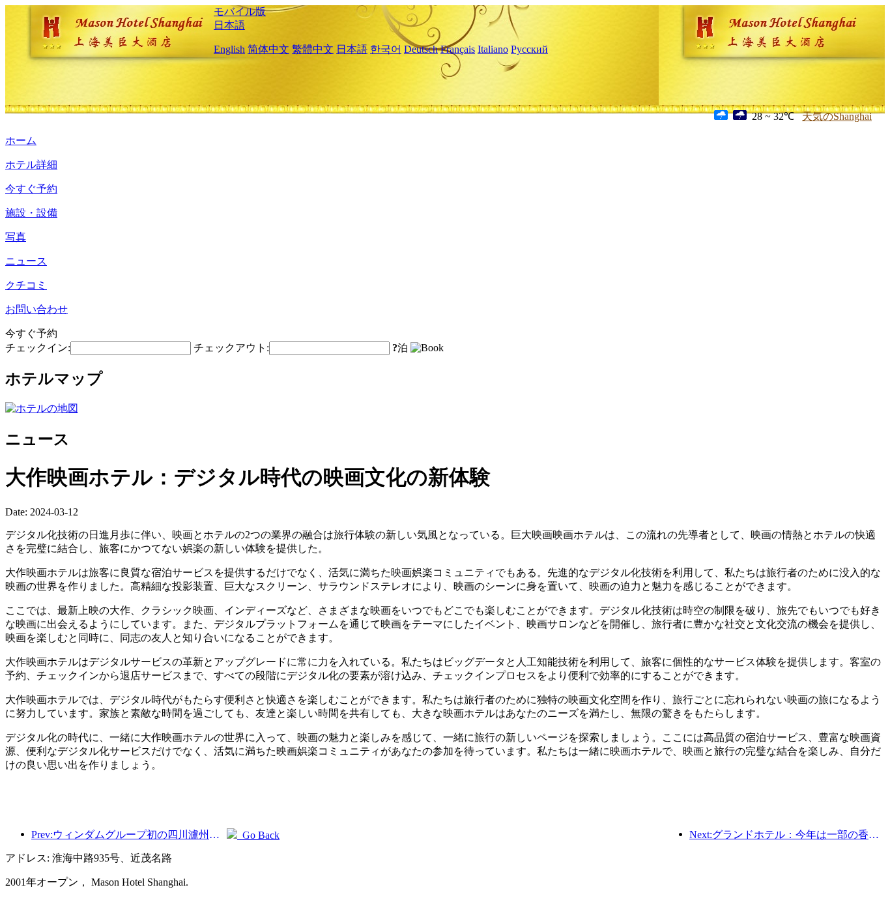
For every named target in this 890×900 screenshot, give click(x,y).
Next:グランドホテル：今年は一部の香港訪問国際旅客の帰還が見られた (787, 834)
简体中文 (268, 49)
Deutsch (421, 49)
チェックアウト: (231, 347)
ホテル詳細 (31, 164)
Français (457, 49)
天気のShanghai (837, 116)
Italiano (493, 49)
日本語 (229, 25)
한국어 (385, 49)
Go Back (258, 835)
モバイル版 (240, 11)
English (229, 49)
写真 (15, 236)
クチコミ (26, 285)
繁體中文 (313, 49)
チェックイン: (37, 347)
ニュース (26, 261)
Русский (529, 49)
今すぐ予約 (31, 188)
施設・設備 (31, 212)
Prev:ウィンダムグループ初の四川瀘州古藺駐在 (129, 834)
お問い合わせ (36, 309)
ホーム (20, 140)
